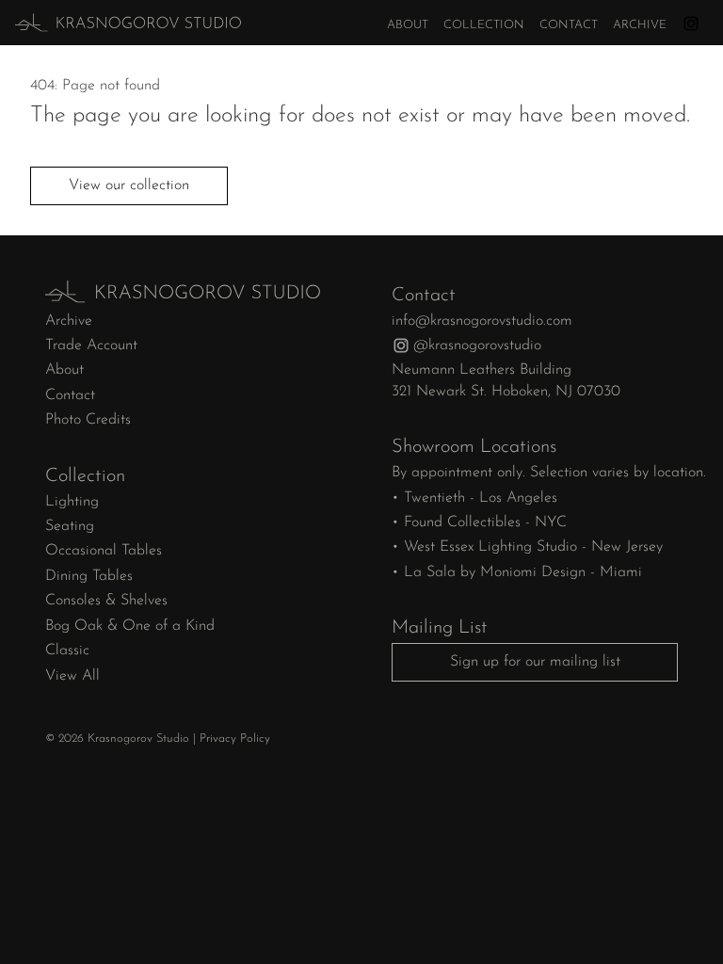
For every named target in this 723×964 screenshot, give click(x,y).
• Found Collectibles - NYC (479, 522)
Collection (483, 25)
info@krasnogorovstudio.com (482, 321)
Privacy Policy (235, 738)
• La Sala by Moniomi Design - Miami (517, 572)
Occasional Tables (103, 550)
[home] (106, 23)
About (407, 25)
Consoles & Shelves (106, 600)
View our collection (129, 185)
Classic (67, 650)
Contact (568, 25)
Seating (69, 526)
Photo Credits (88, 419)
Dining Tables (89, 576)
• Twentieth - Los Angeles (474, 498)
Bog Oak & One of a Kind (130, 626)
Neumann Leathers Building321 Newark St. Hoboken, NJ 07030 (506, 380)
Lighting (72, 501)
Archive (640, 25)
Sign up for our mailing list (535, 661)
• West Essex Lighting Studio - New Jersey (527, 546)
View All (72, 675)
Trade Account (91, 345)
